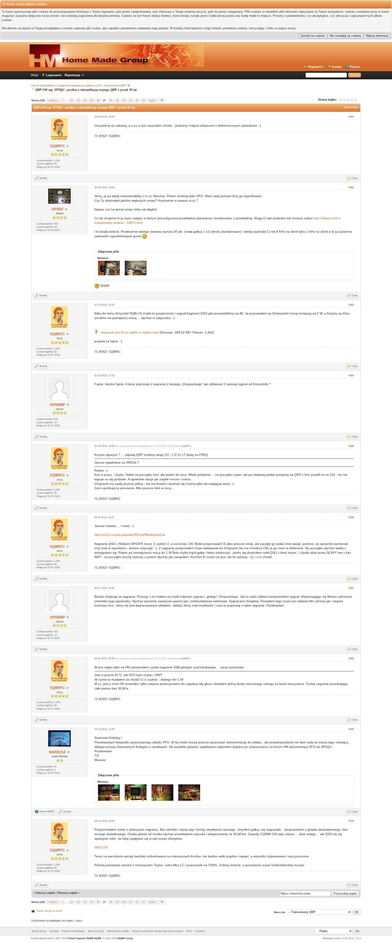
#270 (351, 821)
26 (98, 100)
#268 (351, 658)
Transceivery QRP (115, 85)
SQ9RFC (57, 146)
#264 (351, 375)
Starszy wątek (45, 893)
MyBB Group (125, 938)
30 (123, 100)
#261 (351, 116)
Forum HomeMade (42, 85)
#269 (351, 729)
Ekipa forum (39, 931)
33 (143, 100)
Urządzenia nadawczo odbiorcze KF (79, 85)
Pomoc (355, 66)
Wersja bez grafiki (118, 931)
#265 (351, 446)
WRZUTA (101, 847)
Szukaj (336, 66)
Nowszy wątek (67, 893)
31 (130, 100)
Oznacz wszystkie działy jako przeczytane (157, 931)
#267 (351, 588)
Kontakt (54, 931)
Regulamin (315, 66)
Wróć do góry (96, 931)
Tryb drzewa (351, 107)
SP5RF (57, 209)
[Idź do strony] (162, 100)
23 (78, 100)
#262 (351, 187)
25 (91, 100)
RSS (189, 931)
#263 (351, 304)
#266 (351, 517)
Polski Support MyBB (80, 938)
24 (84, 100)
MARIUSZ (57, 752)
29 (117, 100)
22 (71, 100)
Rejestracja (72, 75)
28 (110, 100)
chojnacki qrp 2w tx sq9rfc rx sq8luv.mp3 (130, 332)
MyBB (97, 938)
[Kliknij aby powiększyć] (96, 332)
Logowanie (53, 75)
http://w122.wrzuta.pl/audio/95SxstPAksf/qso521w (129, 535)
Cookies (200, 931)
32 (137, 100)
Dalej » (152, 100)
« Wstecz (53, 100)
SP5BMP (57, 405)
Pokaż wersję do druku (49, 910)
